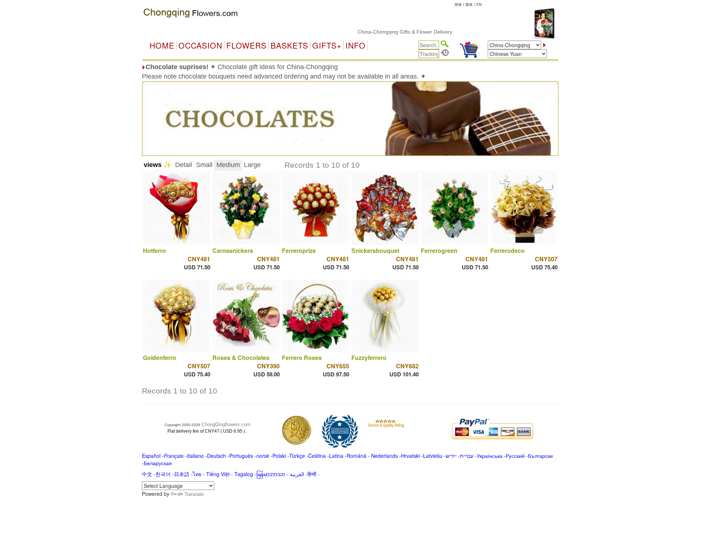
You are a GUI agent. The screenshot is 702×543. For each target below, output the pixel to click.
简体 (458, 4)
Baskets (289, 45)
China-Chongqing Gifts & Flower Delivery (390, 32)
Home (162, 45)
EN (479, 4)
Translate (194, 493)
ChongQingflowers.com (225, 424)
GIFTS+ (326, 45)
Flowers (246, 45)
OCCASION (200, 45)
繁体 (469, 4)
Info (356, 45)
